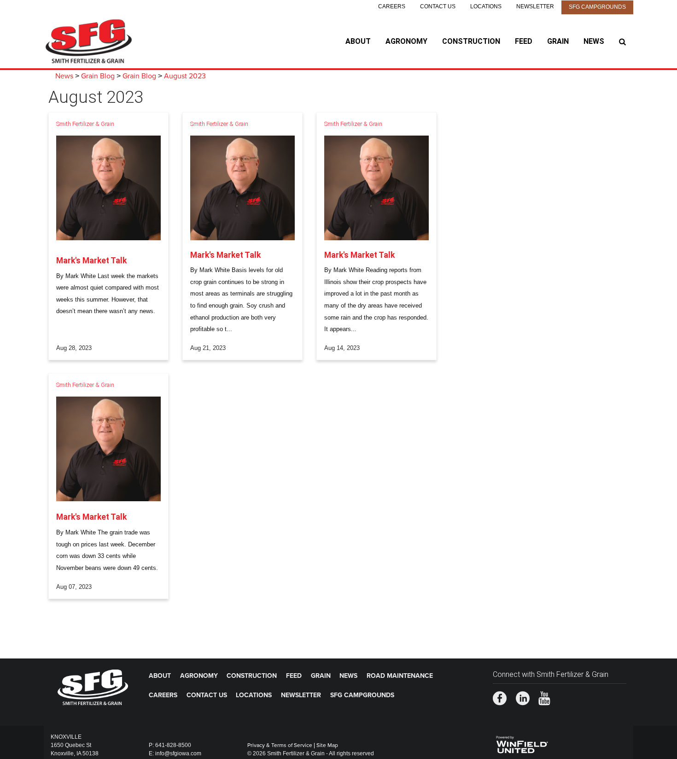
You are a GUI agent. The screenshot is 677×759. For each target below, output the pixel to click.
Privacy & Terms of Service (279, 745)
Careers (391, 6)
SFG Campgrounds (597, 7)
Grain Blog (98, 76)
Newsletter (535, 6)
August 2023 (185, 76)
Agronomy (406, 41)
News (594, 41)
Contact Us (437, 6)
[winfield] (521, 743)
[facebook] (500, 699)
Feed (523, 41)
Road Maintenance (400, 676)
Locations (486, 6)
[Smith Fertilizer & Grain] (101, 41)
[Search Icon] (622, 41)
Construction (471, 41)
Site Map (327, 745)
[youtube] (544, 699)
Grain (558, 41)
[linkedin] (523, 699)
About (358, 41)
